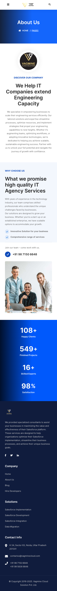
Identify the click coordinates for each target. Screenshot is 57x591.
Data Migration (12, 526)
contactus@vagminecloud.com (25, 556)
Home (25, 30)
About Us (9, 479)
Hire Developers (13, 491)
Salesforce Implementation (18, 509)
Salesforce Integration (16, 521)
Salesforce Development (17, 515)
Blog (7, 485)
